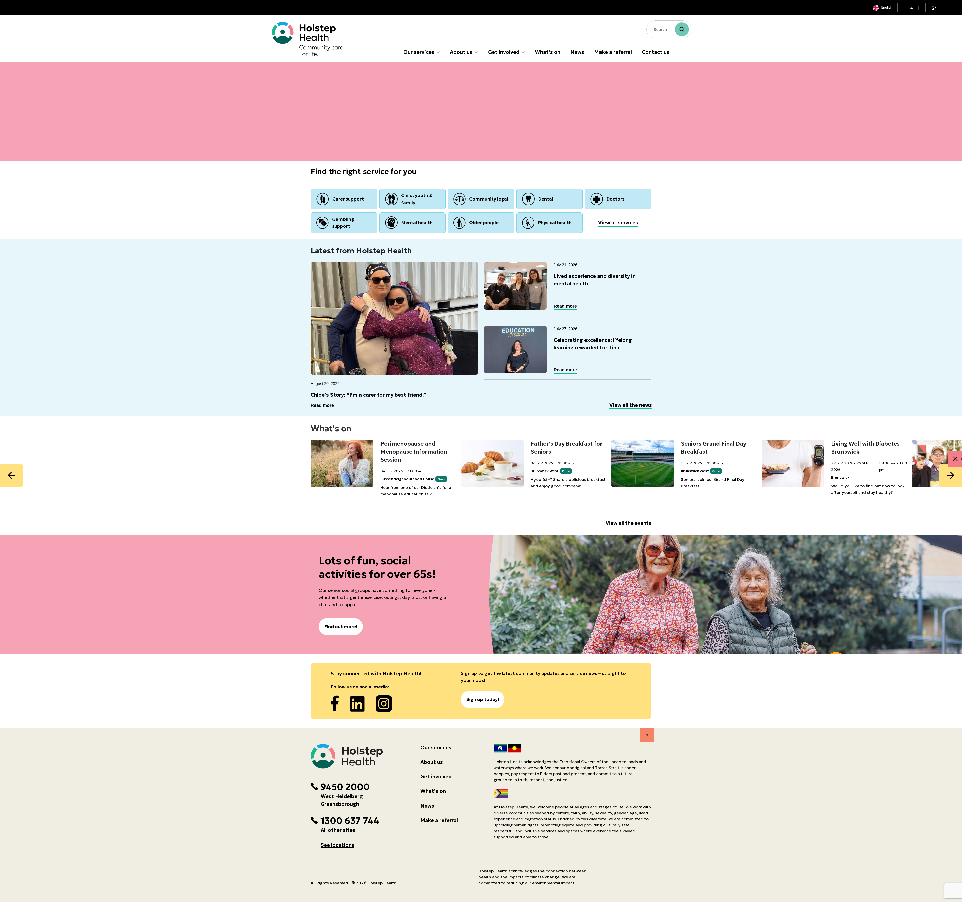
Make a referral (613, 52)
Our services (418, 52)
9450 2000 (345, 787)
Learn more (332, 132)
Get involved (503, 52)
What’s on (547, 52)
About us (461, 52)
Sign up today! (482, 699)
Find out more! (340, 626)
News (577, 52)
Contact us (655, 52)
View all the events (628, 523)
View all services (618, 222)
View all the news (630, 405)
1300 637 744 (349, 820)
